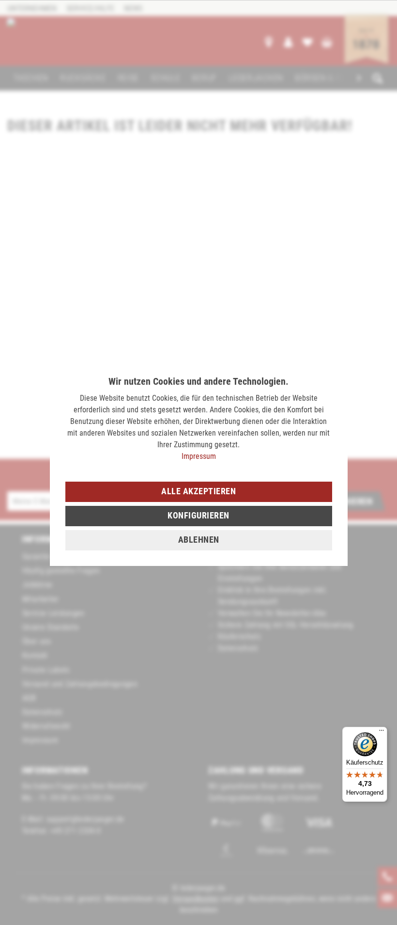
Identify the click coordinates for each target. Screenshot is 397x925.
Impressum (199, 456)
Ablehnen (198, 539)
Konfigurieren (198, 515)
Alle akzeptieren (198, 491)
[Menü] (381, 732)
